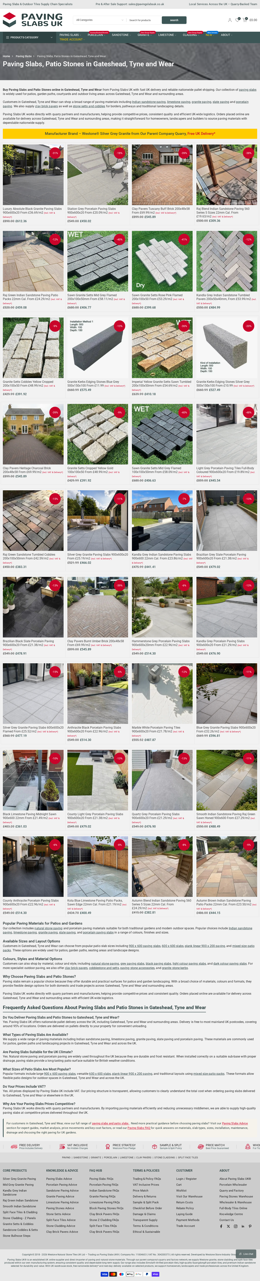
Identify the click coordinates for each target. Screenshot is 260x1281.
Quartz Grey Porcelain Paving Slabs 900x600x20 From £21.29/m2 (155, 816)
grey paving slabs (132, 963)
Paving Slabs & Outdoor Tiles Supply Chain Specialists (38, 4)
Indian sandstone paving (149, 102)
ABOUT (225, 35)
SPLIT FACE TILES (188, 1157)
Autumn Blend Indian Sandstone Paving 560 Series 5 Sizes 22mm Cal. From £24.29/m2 (161, 904)
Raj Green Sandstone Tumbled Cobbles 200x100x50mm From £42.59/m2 (29, 556)
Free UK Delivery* (201, 133)
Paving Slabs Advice (235, 1123)
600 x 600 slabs (172, 946)
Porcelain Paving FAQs (103, 1184)
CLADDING (192, 35)
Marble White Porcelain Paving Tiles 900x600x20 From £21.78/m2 (156, 729)
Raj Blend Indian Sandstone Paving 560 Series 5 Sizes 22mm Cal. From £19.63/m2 (223, 212)
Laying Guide (184, 1214)
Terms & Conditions (145, 1226)
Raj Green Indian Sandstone (20, 1200)
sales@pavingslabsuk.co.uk (146, 4)
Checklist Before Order (147, 1208)
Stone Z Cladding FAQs (104, 1220)
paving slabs (247, 90)
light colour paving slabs (189, 963)
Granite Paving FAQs (102, 1196)
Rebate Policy (185, 1208)
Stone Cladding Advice (60, 1226)
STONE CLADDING (164, 1157)
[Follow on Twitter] (228, 1226)
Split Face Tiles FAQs (103, 1226)
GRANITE (146, 35)
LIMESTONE (166, 35)
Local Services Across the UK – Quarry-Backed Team (223, 4)
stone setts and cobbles (89, 106)
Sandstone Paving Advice (62, 1190)
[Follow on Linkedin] (243, 1226)
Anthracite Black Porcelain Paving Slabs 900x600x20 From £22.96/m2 (94, 729)
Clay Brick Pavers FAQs (104, 1214)
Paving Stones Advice (60, 1208)
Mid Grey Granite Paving (18, 1184)
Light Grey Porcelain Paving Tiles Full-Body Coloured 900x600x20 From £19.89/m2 (225, 470)
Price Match (140, 1190)
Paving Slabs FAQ (139, 1128)
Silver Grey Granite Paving (19, 1179)
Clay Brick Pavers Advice (62, 1232)
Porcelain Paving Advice (61, 1184)
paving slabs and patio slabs (110, 1123)
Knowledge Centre (231, 1214)
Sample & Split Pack (146, 1202)
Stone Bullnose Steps (16, 1236)
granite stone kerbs (175, 968)
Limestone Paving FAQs (104, 1202)
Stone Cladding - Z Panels (19, 1218)
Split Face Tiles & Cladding (20, 1212)
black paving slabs (158, 963)
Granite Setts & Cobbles (18, 1224)
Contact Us (226, 1220)
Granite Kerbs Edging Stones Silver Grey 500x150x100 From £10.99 (223, 383)
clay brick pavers (46, 106)
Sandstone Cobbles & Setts (20, 1230)
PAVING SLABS (69, 35)
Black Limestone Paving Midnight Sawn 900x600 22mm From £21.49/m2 (29, 816)
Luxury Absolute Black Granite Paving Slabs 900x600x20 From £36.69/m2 (32, 210)
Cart (179, 1184)
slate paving (221, 102)
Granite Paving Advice (60, 1196)
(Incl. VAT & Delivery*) (166, 213)
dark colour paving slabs (230, 963)
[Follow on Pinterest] (250, 1226)
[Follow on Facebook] (221, 1226)
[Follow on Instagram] (235, 1226)
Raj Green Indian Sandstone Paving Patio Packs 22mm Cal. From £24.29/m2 (30, 297)
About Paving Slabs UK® (235, 1179)
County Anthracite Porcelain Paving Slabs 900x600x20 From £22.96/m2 (31, 902)
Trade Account (185, 1226)
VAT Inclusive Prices (146, 1184)
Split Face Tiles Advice (61, 1220)
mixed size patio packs (208, 1074)
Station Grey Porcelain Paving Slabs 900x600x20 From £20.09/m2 (91, 210)
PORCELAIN (98, 35)
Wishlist (181, 1190)
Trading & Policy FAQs (147, 1179)
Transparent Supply (145, 1220)
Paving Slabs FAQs (101, 1179)
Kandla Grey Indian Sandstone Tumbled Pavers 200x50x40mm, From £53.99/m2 (223, 297)
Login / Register (186, 1179)
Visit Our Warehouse (189, 1196)
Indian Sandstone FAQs (104, 1190)
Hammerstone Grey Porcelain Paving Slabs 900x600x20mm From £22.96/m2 (161, 643)
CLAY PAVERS (143, 1157)
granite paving (201, 102)
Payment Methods (188, 1220)
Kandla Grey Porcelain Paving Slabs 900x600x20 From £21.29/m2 (220, 643)
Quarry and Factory (231, 1190)
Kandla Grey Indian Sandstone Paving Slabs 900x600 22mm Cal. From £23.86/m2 (161, 556)
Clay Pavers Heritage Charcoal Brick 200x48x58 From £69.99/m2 (27, 470)
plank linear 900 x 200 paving (205, 946)
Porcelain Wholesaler (233, 1184)
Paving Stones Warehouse (236, 1196)
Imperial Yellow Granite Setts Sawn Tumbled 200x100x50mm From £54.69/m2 (161, 383)
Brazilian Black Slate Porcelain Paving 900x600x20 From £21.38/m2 (28, 643)
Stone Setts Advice (58, 1214)
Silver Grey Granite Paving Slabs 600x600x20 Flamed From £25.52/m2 (33, 729)
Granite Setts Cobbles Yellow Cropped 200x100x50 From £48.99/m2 (28, 383)
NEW (211, 35)
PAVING (66, 1157)
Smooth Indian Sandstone (19, 1206)
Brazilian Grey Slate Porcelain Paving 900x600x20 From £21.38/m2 (221, 556)
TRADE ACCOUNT (71, 39)
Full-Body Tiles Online (233, 1208)
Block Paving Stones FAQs (106, 1208)
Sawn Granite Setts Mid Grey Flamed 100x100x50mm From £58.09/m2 (156, 470)
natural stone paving (48, 928)
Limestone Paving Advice (62, 1202)
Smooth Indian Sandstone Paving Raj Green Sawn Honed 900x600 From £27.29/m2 (225, 816)
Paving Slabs (24, 56)
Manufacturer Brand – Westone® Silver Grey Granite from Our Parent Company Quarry (115, 133)
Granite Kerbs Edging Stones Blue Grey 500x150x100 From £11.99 (93, 383)
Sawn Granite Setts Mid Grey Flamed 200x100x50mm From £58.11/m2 (92, 297)
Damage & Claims (144, 1214)
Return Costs (184, 1202)
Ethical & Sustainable (146, 1232)
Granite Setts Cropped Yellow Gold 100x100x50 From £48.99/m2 (90, 470)
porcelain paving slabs (98, 932)
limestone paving (179, 102)
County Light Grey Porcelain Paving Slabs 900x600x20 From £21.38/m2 (95, 816)
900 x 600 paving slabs (144, 946)
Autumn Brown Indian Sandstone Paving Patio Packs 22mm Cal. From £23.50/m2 (223, 902)
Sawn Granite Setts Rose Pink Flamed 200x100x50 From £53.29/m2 (157, 297)
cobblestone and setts (104, 968)
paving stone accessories (137, 968)
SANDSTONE (120, 35)
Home (6, 56)
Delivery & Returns (144, 1196)
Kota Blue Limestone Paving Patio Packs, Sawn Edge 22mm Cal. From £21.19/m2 (95, 902)
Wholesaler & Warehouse (235, 1202)
